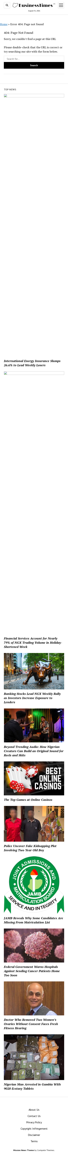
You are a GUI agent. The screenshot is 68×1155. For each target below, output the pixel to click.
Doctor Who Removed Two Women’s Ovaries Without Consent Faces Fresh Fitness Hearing (31, 1023)
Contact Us (34, 1116)
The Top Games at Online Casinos (28, 800)
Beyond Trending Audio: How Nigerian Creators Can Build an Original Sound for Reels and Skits (33, 751)
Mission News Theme (23, 1150)
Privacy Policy (34, 1122)
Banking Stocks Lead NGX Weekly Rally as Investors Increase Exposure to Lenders (32, 698)
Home (3, 24)
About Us (34, 1109)
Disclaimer (34, 1135)
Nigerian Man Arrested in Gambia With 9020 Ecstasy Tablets (32, 1086)
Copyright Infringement (34, 1128)
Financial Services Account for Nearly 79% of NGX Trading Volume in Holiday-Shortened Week (33, 642)
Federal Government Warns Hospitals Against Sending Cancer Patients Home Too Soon (32, 971)
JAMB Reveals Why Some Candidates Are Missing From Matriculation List (33, 920)
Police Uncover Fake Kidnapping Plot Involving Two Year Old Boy (30, 848)
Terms (34, 1141)
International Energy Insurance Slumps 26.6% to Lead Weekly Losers (32, 363)
